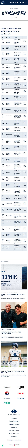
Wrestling (3, 329)
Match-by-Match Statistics (10, 31)
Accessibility (14, 436)
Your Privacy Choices (14, 430)
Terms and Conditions (14, 424)
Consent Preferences (14, 421)
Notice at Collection (14, 433)
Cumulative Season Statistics (11, 28)
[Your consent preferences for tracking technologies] (2, 445)
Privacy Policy (14, 418)
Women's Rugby (4, 292)
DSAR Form (14, 427)
